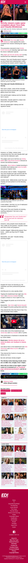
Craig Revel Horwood (13, 160)
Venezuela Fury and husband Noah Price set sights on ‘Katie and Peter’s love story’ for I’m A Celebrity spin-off (20, 408)
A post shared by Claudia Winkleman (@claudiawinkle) (15, 280)
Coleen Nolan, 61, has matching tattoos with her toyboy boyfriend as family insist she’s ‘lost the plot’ (7, 482)
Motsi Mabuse (12, 165)
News (14, 500)
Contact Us (14, 545)
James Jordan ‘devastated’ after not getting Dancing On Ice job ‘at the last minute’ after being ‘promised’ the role (20, 483)
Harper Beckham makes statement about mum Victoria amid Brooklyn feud (7, 454)
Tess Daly (13, 40)
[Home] (3, 2)
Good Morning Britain (14, 503)
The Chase (14, 509)
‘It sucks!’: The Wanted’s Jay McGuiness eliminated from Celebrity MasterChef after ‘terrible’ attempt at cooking (20, 423)
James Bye (4, 332)
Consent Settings (14, 549)
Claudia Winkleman (5, 390)
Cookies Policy (14, 547)
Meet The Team (14, 540)
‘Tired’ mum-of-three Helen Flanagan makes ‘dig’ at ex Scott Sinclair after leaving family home (20, 454)
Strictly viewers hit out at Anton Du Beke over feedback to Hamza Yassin (13, 342)
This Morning (14, 505)
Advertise (14, 543)
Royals (14, 521)
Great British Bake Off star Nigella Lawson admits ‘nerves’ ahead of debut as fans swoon (7, 436)
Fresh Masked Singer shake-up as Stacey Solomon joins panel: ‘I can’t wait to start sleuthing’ (19, 437)
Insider (14, 527)
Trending (14, 523)
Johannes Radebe (12, 296)
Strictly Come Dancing (16, 390)
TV (1, 21)
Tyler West (11, 305)
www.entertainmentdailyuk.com (11, 556)
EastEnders (14, 518)
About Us (14, 538)
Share (5, 33)
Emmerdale (14, 520)
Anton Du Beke (22, 167)
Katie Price (14, 525)
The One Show (14, 511)
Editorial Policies (14, 541)
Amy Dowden (14, 332)
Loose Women (14, 507)
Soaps (14, 514)
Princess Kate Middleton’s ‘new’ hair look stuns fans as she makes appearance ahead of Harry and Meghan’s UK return (6, 468)
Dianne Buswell (21, 305)
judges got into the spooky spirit (12, 54)
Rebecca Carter (8, 30)
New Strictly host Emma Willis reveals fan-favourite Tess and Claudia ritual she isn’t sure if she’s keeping (7, 423)
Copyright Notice (14, 552)
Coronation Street (14, 516)
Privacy (14, 550)
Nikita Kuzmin (14, 348)
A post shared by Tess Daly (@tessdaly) (14, 148)
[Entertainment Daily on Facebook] (14, 531)
